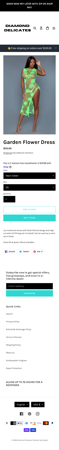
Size (5, 182)
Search (9, 314)
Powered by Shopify (40, 440)
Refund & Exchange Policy (18, 329)
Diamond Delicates (25, 440)
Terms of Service (13, 337)
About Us (10, 352)
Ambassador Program (16, 360)
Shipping (7, 153)
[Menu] (54, 28)
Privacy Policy (12, 321)
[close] (55, 48)
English (21, 404)
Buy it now (29, 218)
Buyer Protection (14, 368)
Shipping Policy (13, 345)
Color (5, 170)
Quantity (7, 194)
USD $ (36, 404)
